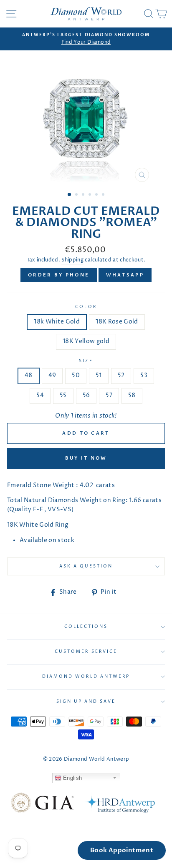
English (71, 778)
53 (143, 375)
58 (132, 395)
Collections (86, 627)
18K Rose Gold (117, 322)
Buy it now (86, 458)
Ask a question (86, 566)
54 (40, 395)
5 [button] (97, 195)
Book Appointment (121, 850)
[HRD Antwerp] (118, 804)
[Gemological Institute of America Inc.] (42, 804)
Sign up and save (86, 701)
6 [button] (104, 195)
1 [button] (70, 195)
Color (85, 307)
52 (121, 375)
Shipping (72, 260)
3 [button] (84, 195)
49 (52, 375)
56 (86, 395)
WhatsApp (125, 275)
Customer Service (86, 651)
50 (76, 375)
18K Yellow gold (86, 341)
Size (86, 361)
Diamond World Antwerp (86, 676)
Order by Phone (58, 275)
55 (63, 395)
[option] (86, 39)
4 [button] (91, 195)
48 (29, 375)
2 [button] (77, 195)
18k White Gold (57, 322)
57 (109, 395)
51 (99, 375)
